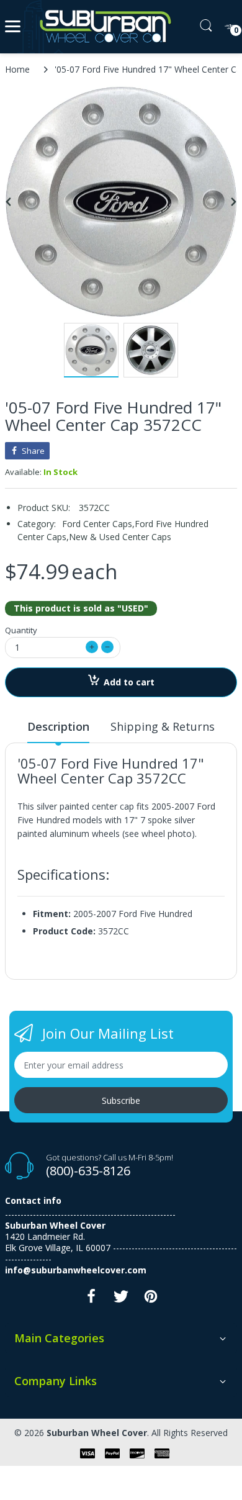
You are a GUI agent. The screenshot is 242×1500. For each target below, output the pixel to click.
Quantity (21, 630)
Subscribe (121, 1100)
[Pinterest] (150, 1300)
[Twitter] (121, 1300)
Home (17, 69)
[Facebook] (91, 1300)
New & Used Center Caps (120, 537)
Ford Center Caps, (98, 524)
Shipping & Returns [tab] (162, 726)
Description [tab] (58, 726)
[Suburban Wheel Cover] (103, 26)
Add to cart (129, 682)
